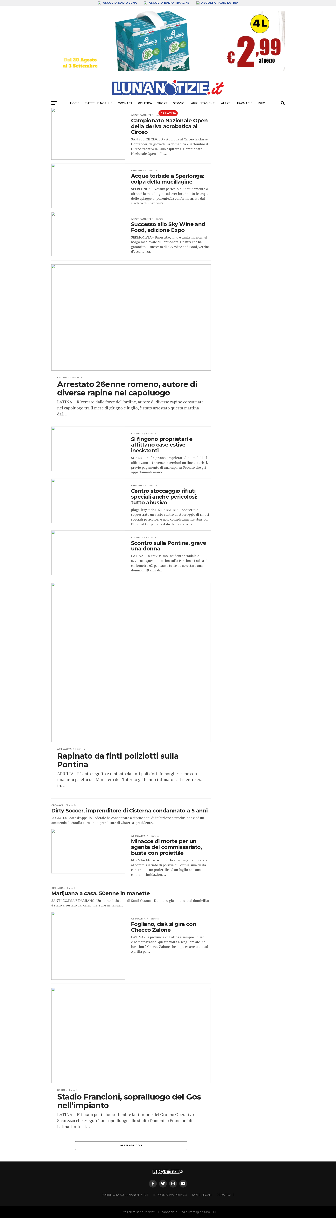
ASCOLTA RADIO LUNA (120, 2)
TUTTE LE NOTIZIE (98, 103)
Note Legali (202, 1195)
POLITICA (145, 103)
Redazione (225, 1195)
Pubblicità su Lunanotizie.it (125, 1195)
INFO (261, 103)
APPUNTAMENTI (203, 103)
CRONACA (125, 103)
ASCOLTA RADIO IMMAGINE (169, 2)
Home (74, 103)
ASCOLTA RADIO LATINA (219, 2)
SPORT (162, 103)
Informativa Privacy (170, 1195)
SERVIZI (179, 103)
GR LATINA (168, 113)
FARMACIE (244, 103)
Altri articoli (131, 1145)
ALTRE (226, 103)
